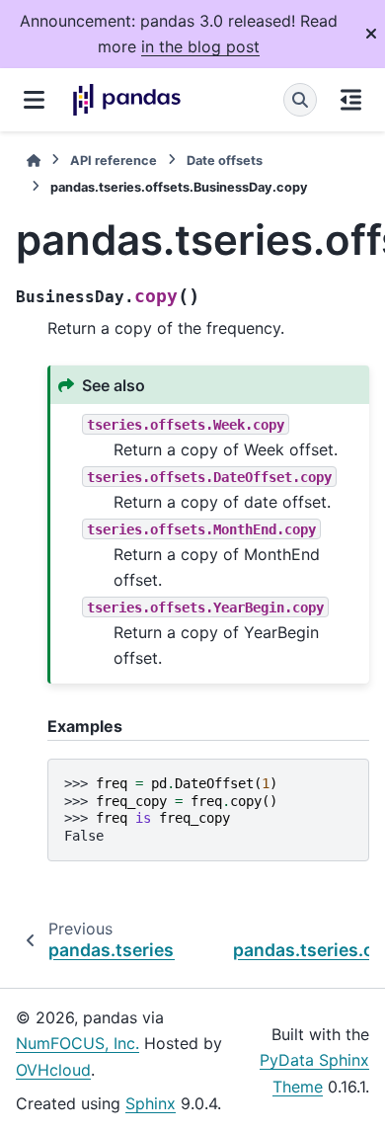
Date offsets (225, 160)
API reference (113, 160)
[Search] (300, 100)
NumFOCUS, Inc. (77, 1043)
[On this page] (351, 100)
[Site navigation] (34, 100)
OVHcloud (53, 1070)
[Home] (33, 160)
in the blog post (200, 46)
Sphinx (150, 1103)
